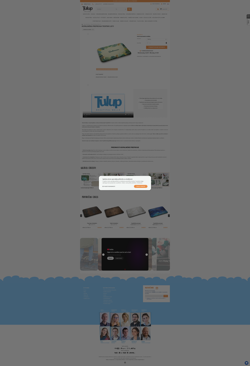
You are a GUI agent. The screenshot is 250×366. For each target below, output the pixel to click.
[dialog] (125, 183)
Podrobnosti (139, 182)
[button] (109, 186)
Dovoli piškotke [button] (140, 186)
